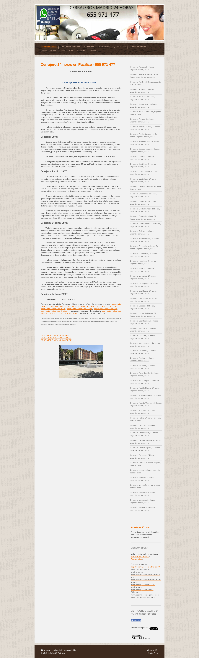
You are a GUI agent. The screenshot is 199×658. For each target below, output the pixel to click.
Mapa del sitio (70, 650)
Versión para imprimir (53, 650)
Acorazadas (136, 559)
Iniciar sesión (152, 650)
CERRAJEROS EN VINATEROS (56, 338)
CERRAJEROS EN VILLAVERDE (56, 340)
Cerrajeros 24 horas (141, 527)
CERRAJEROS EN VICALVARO (56, 335)
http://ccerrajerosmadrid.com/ (145, 567)
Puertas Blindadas (140, 556)
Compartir (137, 620)
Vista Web (153, 653)
